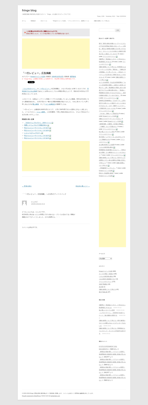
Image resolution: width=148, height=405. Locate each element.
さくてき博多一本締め (106, 274)
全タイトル (44, 21)
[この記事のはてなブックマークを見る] (52, 123)
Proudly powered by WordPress (31, 396)
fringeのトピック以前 (37, 76)
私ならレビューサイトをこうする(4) (36, 138)
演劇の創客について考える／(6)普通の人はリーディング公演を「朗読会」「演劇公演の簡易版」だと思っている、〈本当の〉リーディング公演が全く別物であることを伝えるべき (112, 72)
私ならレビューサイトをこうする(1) (36, 128)
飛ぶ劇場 (36, 104)
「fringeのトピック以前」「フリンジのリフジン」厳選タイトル (70, 21)
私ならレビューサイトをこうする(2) (36, 135)
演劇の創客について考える (101, 21)
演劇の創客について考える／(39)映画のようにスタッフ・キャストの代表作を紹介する (112, 331)
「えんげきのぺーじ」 (29, 88)
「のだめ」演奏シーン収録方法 (109, 113)
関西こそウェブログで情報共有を (35, 125)
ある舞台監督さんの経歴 (106, 144)
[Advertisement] (56, 53)
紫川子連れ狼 (103, 292)
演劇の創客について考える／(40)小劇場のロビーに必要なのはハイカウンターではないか (112, 323)
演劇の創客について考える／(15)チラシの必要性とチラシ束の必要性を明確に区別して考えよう (112, 160)
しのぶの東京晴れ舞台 (106, 147)
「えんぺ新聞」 (41, 112)
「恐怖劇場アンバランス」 (107, 168)
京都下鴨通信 (103, 284)
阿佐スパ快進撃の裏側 (106, 173)
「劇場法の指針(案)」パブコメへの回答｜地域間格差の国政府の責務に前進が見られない (112, 354)
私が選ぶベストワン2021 (107, 132)
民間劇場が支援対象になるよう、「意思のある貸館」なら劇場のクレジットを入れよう (112, 152)
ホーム (24, 21)
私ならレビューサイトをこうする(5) (36, 130)
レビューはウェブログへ (32, 133)
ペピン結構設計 (50, 104)
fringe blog (29, 10)
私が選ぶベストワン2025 (107, 310)
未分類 (101, 287)
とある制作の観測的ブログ (107, 279)
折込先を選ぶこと (83, 186)
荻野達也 (73, 76)
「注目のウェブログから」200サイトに (37, 123)
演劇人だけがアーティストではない (110, 119)
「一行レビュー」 (45, 88)
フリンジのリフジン (109, 56)
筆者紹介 (33, 21)
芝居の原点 (27, 186)
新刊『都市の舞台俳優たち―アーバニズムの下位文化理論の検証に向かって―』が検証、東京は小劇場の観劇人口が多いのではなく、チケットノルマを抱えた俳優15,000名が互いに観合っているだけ (112, 49)
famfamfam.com (55, 396)
